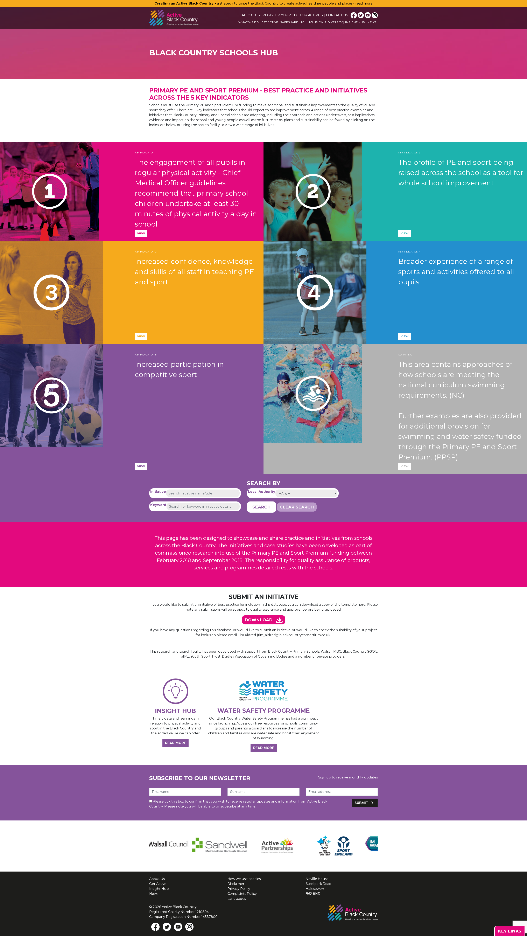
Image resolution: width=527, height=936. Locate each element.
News (372, 22)
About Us (251, 15)
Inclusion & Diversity (325, 22)
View (141, 233)
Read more (177, 743)
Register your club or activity (292, 15)
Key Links (509, 931)
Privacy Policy (238, 889)
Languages (236, 899)
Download (259, 619)
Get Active (269, 22)
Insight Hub (355, 22)
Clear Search (297, 507)
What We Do (248, 22)
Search (261, 507)
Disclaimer (235, 884)
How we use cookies (244, 879)
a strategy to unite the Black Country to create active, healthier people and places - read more (295, 3)
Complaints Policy (242, 894)
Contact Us (337, 15)
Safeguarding (292, 22)
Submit (361, 803)
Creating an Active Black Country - (185, 3)
